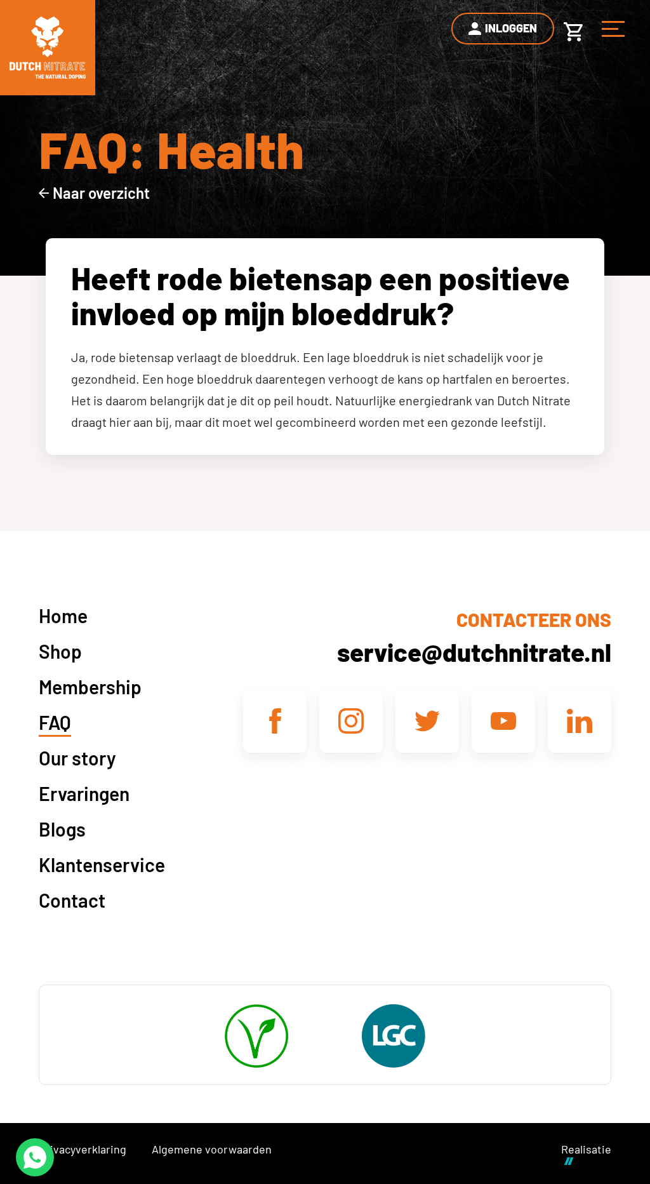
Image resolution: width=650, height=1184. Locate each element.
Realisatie (586, 1149)
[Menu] (613, 28)
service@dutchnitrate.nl (474, 651)
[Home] (47, 47)
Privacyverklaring (82, 1149)
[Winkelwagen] (573, 28)
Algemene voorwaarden (212, 1149)
